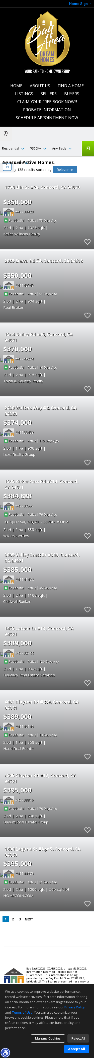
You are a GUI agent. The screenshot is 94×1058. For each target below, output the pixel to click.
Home (16, 85)
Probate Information (47, 109)
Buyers (71, 93)
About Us (40, 85)
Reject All (78, 1038)
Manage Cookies (48, 1038)
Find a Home (71, 85)
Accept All (76, 1049)
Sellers (49, 93)
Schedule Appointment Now (47, 117)
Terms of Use (22, 1012)
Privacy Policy (74, 1007)
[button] (5, 1052)
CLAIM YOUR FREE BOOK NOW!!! (47, 101)
